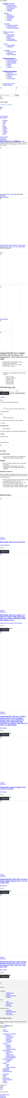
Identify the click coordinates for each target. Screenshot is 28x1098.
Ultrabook (7, 545)
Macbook (8, 1045)
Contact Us (9, 1010)
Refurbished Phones (12, 40)
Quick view (3, 539)
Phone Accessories (11, 51)
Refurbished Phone (11, 1057)
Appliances (10, 75)
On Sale (8, 1004)
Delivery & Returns (11, 1011)
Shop (7, 1001)
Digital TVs (10, 73)
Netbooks (9, 10)
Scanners (9, 64)
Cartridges (9, 67)
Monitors (9, 20)
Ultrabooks (9, 9)
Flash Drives (9, 1038)
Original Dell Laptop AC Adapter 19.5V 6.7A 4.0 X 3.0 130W (13, 788)
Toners (8, 65)
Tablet (7, 1064)
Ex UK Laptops (11, 8)
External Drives (10, 1036)
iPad (7, 1065)
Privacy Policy (9, 1014)
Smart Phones (10, 36)
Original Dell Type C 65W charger (8, 194)
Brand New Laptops (12, 6)
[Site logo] (8, 94)
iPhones (9, 37)
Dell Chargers (3, 728)
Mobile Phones (10, 34)
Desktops (9, 14)
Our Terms (9, 1013)
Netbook (8, 1046)
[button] (20, 393)
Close (1, 1086)
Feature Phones (11, 39)
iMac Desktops (10, 16)
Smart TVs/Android (12, 74)
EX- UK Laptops (9, 623)
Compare (5, 1082)
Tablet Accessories (11, 54)
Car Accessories (11, 78)
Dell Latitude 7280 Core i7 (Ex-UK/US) (12, 542)
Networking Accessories (13, 28)
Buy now (12, 393)
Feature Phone (9, 1054)
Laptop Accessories (12, 26)
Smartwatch (10, 53)
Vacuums (9, 77)
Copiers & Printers (11, 61)
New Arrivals (9, 1003)
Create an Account (4, 1094)
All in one (9, 18)
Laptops (5, 141)
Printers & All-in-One (12, 60)
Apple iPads (10, 46)
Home (1, 141)
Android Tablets (11, 45)
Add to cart (4, 393)
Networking (9, 1040)
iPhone (8, 1053)
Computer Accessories (12, 25)
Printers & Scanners (11, 995)
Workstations (10, 17)
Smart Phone (9, 1052)
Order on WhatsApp (20, 393)
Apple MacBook (11, 5)
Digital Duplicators (11, 62)
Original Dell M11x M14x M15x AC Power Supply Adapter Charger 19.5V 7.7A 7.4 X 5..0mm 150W (13, 246)
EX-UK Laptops (18, 623)
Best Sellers (9, 1005)
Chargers (20, 141)
